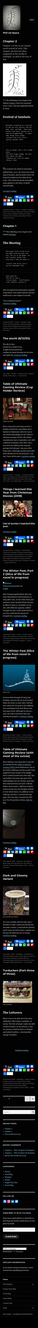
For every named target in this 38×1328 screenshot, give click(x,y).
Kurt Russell (28, 556)
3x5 (23, 475)
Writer (16, 216)
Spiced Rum (18, 962)
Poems (14, 373)
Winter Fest (23, 638)
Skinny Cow (22, 960)
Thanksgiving (7, 1087)
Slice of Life (15, 737)
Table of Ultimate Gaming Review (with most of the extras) (18, 753)
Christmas (13, 552)
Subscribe (11, 1237)
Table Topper (28, 479)
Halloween (19, 211)
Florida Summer (23, 373)
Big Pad (27, 475)
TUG (12, 481)
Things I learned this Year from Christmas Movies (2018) (17, 492)
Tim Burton (25, 560)
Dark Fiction (7, 211)
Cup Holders (11, 477)
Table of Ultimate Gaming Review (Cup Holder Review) (18, 387)
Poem (10, 375)
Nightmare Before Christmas (15, 558)
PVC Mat (23, 863)
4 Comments (28, 962)
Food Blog (19, 954)
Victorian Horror (8, 216)
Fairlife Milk (22, 958)
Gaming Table (15, 863)
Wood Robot (18, 481)
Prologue (15, 214)
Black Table (6, 863)
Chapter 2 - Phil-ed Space (15, 1150)
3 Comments (22, 375)
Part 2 (26, 636)
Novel (9, 214)
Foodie (28, 1081)
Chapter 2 (10, 41)
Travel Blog (9, 1185)
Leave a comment (8, 218)
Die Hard (27, 554)
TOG (4, 481)
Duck (15, 1081)
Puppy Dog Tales (11, 1182)
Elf (31, 554)
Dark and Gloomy (12, 958)
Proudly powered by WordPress (23, 1314)
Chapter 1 (12, 103)
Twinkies (32, 560)
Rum (16, 960)
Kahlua (12, 960)
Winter (17, 638)
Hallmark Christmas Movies (15, 556)
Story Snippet (10, 638)
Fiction (17, 209)
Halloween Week (29, 211)
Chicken (32, 1079)
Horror (5, 214)
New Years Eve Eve (13, 636)
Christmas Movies (8, 554)
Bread (27, 1079)
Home (5, 1279)
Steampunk (22, 214)
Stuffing (24, 1085)
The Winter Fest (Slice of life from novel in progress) (18, 654)
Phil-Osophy (7, 1284)
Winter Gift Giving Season (19, 739)
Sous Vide (18, 1085)
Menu (32, 20)
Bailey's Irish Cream (16, 956)
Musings (17, 475)
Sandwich (31, 1083)
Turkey (22, 1087)
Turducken (15, 1087)
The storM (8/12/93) (16, 338)
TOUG (8, 481)
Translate (19, 1251)
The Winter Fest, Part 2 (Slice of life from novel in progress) (18, 574)
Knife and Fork (16, 1083)
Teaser (28, 214)
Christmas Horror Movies (24, 552)
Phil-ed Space (11, 32)
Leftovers (24, 1083)
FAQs (5, 1308)
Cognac (25, 956)
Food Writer (21, 1081)
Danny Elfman (19, 554)
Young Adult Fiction (24, 216)
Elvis (4, 556)
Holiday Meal (7, 1083)
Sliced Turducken (8, 1085)
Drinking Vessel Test (21, 477)
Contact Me (7, 1303)
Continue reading (9, 191)
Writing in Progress (19, 640)
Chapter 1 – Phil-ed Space (15, 1153)
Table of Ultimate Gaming (15, 479)
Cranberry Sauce (8, 1081)
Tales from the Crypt (14, 560)
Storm (15, 375)
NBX (4, 558)
